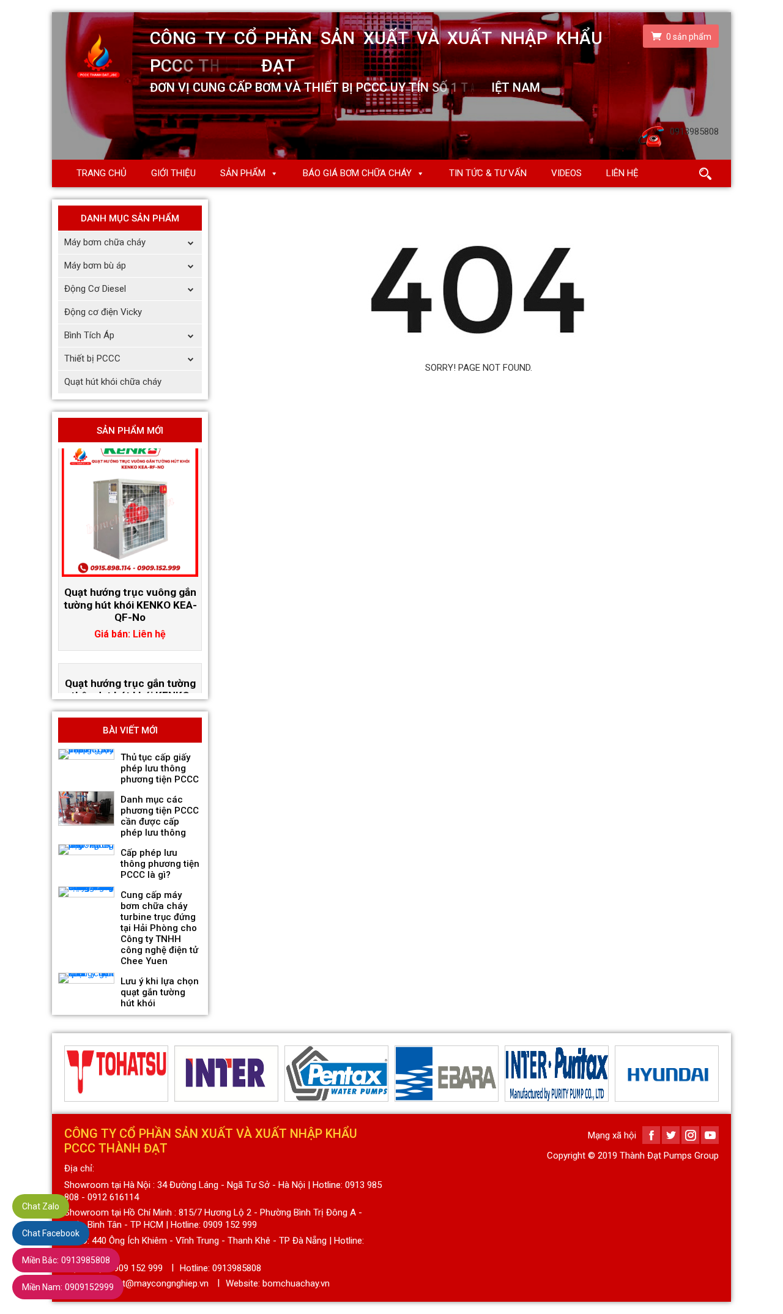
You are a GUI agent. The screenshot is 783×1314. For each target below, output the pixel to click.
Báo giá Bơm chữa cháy (357, 173)
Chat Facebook (51, 1233)
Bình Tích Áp (89, 335)
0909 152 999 (136, 1268)
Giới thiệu (173, 173)
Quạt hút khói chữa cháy (112, 381)
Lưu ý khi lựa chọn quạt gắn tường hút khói (160, 992)
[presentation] (71, 1073)
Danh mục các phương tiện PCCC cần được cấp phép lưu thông (160, 816)
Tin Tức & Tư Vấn (488, 173)
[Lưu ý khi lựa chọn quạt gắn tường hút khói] (86, 978)
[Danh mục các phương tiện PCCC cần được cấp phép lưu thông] (86, 808)
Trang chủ (101, 173)
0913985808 (66, 1260)
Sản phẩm (242, 173)
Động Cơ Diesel (95, 288)
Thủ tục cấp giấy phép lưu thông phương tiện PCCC (160, 768)
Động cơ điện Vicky (103, 311)
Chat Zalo (40, 1206)
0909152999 (68, 1287)
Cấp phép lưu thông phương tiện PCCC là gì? (160, 863)
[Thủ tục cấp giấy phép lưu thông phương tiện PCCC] (86, 754)
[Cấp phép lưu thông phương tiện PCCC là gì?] (86, 849)
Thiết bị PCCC (92, 358)
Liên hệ (622, 173)
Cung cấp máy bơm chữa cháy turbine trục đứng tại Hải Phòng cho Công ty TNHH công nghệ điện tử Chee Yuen (159, 928)
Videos (566, 173)
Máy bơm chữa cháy (105, 242)
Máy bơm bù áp (95, 265)
